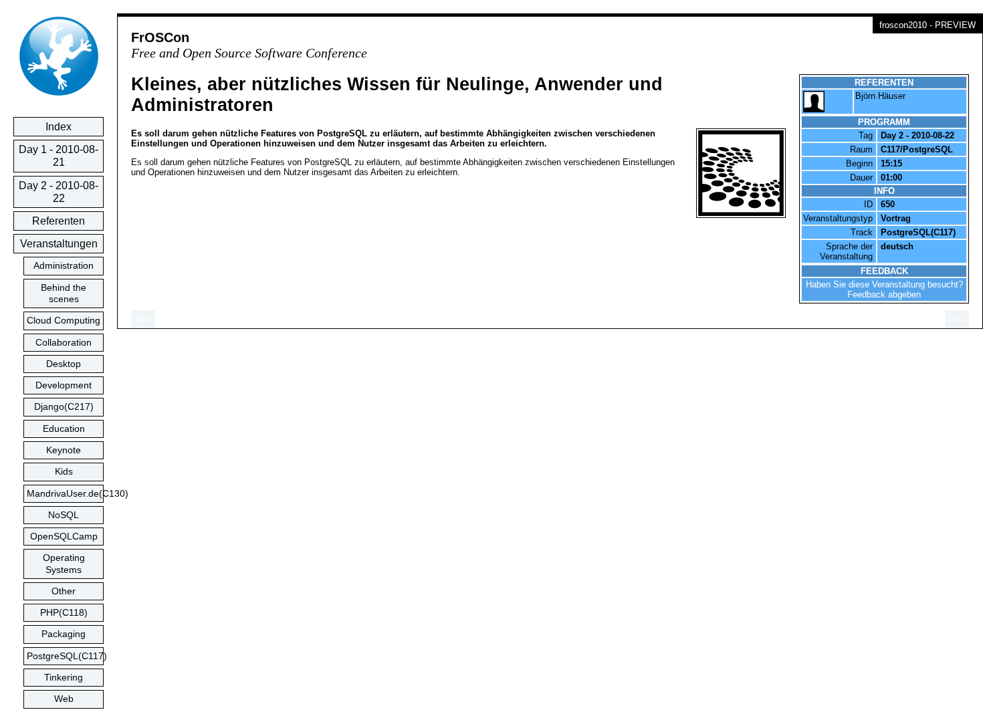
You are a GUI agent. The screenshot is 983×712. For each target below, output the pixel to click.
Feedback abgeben (884, 294)
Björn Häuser (880, 96)
